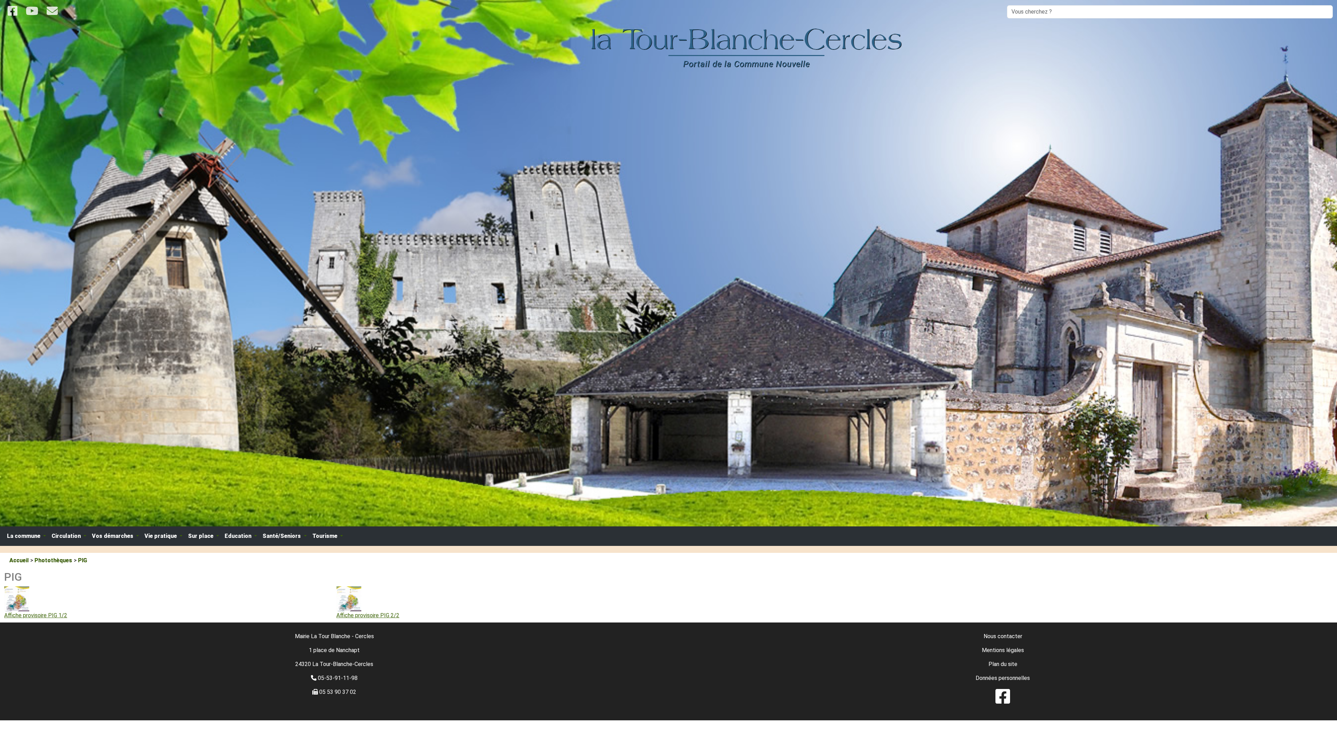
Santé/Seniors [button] (282, 536)
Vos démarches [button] (113, 536)
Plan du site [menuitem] (1002, 664)
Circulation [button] (67, 536)
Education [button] (239, 536)
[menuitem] (1002, 700)
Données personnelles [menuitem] (1003, 678)
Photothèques (53, 560)
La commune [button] (24, 536)
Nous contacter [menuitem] (1003, 636)
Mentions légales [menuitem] (1003, 650)
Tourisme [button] (325, 536)
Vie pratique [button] (161, 536)
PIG (82, 560)
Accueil (19, 560)
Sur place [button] (201, 536)
